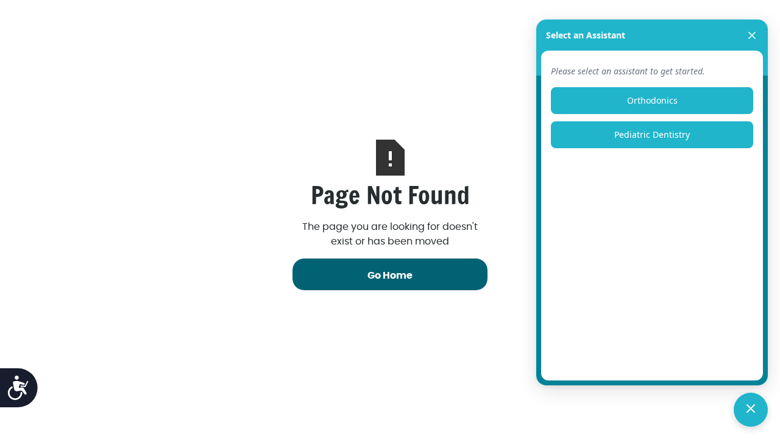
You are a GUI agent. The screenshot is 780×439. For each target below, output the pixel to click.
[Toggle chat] (751, 410)
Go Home (390, 275)
